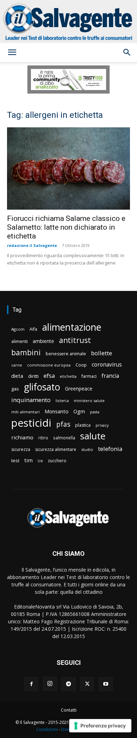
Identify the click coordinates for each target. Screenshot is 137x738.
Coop (81, 365)
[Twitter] (87, 684)
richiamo (22, 437)
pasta (94, 411)
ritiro (43, 437)
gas (15, 389)
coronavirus (107, 364)
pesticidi (31, 423)
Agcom (18, 329)
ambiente (43, 341)
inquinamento (31, 399)
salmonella (64, 437)
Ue (40, 460)
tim (28, 460)
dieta (17, 375)
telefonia (110, 448)
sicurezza (20, 449)
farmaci (89, 376)
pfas (63, 424)
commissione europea (49, 365)
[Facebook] (31, 684)
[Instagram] (50, 684)
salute (92, 436)
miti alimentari (25, 411)
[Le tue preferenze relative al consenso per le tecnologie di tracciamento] (100, 725)
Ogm (79, 411)
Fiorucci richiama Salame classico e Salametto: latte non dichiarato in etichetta (66, 227)
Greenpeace (78, 388)
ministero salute (89, 400)
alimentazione (71, 327)
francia (110, 376)
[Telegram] (68, 684)
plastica (83, 425)
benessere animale (66, 354)
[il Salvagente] (68, 21)
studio (87, 449)
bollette (101, 353)
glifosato (42, 387)
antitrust (75, 340)
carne (16, 365)
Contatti (69, 710)
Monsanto (56, 411)
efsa (49, 376)
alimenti (19, 341)
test (15, 460)
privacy (102, 425)
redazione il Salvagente (32, 245)
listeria (62, 400)
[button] (12, 52)
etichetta (68, 376)
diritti (33, 376)
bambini (26, 352)
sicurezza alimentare (55, 449)
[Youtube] (106, 684)
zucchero (57, 461)
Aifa (33, 329)
